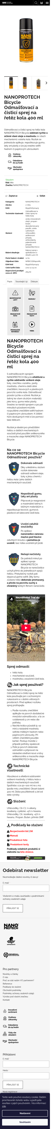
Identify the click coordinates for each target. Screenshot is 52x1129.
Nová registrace (10, 1092)
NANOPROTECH (20, 185)
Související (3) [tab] (21, 281)
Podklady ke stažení (12, 987)
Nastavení (25, 1113)
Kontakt (6, 1000)
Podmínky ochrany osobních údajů (18, 993)
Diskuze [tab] (34, 281)
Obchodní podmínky (12, 990)
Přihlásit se (13, 908)
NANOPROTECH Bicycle (24, 759)
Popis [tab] (9, 281)
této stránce (26, 852)
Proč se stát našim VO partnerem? (18, 980)
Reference (7, 984)
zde (4, 1106)
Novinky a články (10, 974)
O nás (5, 977)
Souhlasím (25, 1122)
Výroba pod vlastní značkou (15, 996)
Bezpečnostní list (19, 831)
